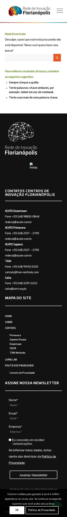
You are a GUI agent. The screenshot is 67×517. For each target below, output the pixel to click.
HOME (8, 316)
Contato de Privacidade (22, 373)
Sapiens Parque (18, 340)
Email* (13, 413)
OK (17, 510)
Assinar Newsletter (33, 475)
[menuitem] (60, 11)
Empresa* (15, 426)
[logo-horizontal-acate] (30, 11)
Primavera (15, 335)
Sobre (8, 322)
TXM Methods (17, 353)
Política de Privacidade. (42, 510)
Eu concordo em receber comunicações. (27, 441)
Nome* (13, 400)
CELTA (13, 348)
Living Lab (11, 360)
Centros (10, 328)
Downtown (15, 344)
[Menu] (60, 11)
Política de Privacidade (19, 366)
